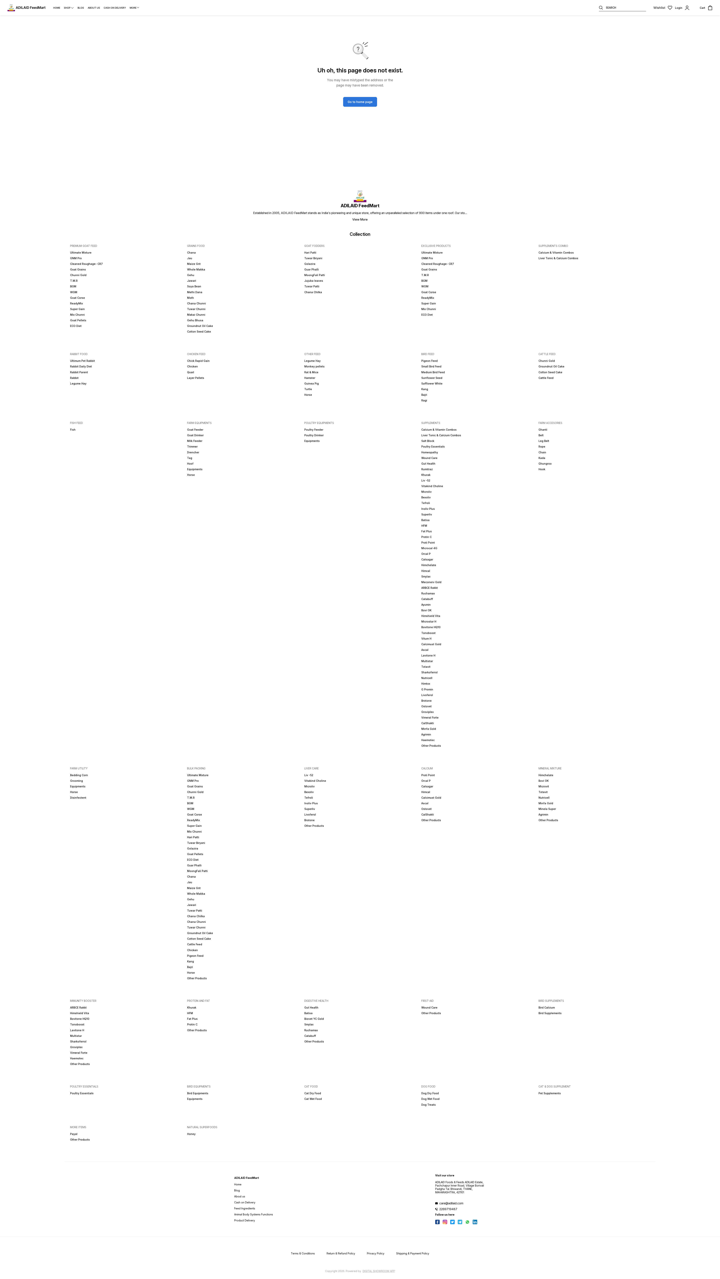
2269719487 (448, 1209)
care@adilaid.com (451, 1203)
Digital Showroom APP (379, 1271)
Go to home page (360, 102)
